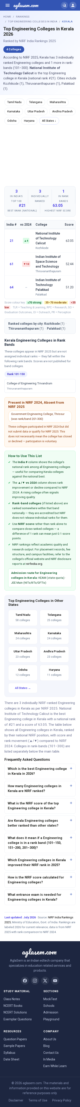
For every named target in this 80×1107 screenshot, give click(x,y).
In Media (49, 1059)
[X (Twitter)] (45, 981)
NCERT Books (13, 1005)
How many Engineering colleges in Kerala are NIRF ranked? (34, 788)
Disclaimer (16, 1100)
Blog (46, 1046)
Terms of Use (37, 1100)
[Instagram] (35, 981)
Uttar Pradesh (36, 111)
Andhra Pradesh (62, 111)
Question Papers (15, 1039)
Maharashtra (58, 102)
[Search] (64, 5)
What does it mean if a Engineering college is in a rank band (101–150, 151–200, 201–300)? (35, 843)
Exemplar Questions (18, 1019)
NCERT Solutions (15, 1012)
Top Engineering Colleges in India (32, 21)
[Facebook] (25, 981)
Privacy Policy (61, 1100)
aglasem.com (25, 5)
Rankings (23, 16)
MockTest (50, 999)
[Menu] (8, 5)
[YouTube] (55, 981)
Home (7, 16)
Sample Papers (14, 1046)
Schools (48, 1005)
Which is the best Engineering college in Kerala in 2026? (37, 771)
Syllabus (9, 1052)
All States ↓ (49, 120)
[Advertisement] (40, 155)
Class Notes (12, 999)
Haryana (29, 120)
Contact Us (51, 1052)
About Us (49, 1039)
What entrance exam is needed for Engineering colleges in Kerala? (34, 897)
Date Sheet (11, 1059)
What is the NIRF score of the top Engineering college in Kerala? (33, 806)
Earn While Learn (55, 1066)
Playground (51, 1019)
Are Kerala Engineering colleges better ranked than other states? (33, 823)
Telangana (35, 102)
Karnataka (13, 111)
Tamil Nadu (14, 102)
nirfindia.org (34, 563)
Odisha (11, 120)
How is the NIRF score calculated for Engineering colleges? (36, 880)
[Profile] (72, 5)
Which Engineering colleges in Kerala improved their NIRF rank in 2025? (37, 862)
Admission (50, 1012)
